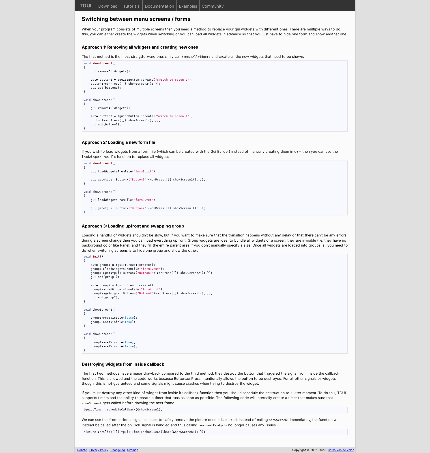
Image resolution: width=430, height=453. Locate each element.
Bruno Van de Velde (341, 450)
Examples (188, 6)
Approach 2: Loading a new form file (118, 142)
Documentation (159, 6)
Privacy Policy (98, 450)
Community (213, 6)
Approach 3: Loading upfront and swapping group (133, 226)
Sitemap (132, 450)
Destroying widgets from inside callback (123, 364)
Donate (82, 450)
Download (108, 6)
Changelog (117, 450)
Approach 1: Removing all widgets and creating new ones (140, 47)
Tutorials (131, 6)
